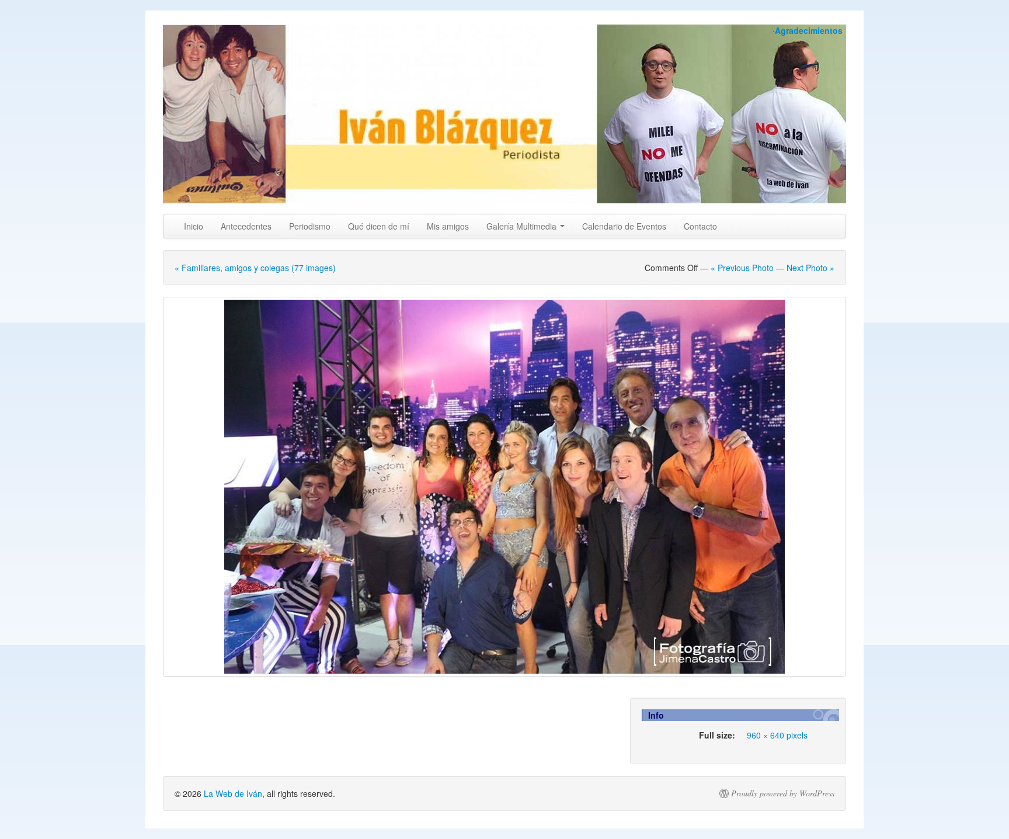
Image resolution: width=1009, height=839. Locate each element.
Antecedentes (246, 226)
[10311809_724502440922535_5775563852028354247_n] (504, 487)
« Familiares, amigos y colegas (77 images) (255, 267)
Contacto (700, 226)
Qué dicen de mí (378, 226)
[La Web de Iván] (504, 114)
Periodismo (309, 226)
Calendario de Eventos (624, 226)
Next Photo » (810, 267)
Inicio (193, 226)
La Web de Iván (233, 793)
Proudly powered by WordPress (782, 793)
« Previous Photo (742, 267)
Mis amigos (448, 226)
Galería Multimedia (522, 226)
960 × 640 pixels (777, 735)
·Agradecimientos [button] (808, 30)
